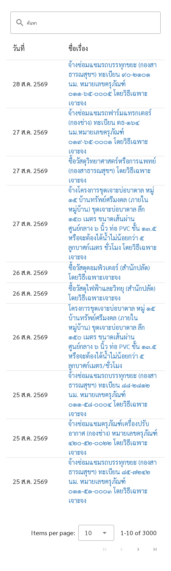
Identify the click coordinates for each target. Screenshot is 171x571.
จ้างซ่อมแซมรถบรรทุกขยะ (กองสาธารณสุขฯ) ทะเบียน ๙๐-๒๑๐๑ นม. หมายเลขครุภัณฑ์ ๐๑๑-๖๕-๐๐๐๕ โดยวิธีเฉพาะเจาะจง (112, 83)
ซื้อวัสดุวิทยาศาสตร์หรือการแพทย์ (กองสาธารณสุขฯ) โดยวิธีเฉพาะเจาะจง (112, 170)
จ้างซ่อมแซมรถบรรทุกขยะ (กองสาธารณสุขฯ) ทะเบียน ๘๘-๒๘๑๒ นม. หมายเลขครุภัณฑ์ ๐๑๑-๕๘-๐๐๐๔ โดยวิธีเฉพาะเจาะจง (112, 394)
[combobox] (96, 533)
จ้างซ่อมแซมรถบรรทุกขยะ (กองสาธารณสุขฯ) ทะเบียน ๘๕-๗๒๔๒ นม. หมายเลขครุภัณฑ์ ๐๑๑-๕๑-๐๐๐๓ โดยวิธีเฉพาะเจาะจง (112, 481)
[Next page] (138, 549)
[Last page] (155, 549)
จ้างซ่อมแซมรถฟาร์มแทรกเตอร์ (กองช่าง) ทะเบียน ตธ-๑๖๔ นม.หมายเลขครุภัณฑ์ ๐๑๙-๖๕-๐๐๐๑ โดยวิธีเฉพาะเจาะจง (110, 132)
